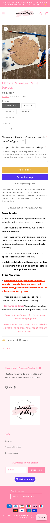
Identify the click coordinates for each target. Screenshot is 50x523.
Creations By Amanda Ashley (21, 515)
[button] (3, 14)
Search (8, 441)
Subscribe (36, 469)
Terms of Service (13, 447)
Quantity (6, 123)
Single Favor (11, 105)
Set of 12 (9, 111)
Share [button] (7, 348)
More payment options (25, 184)
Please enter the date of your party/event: (24, 137)
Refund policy (11, 453)
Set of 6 (28, 105)
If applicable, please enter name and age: (24, 147)
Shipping (5, 97)
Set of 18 (25, 111)
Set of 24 (10, 117)
